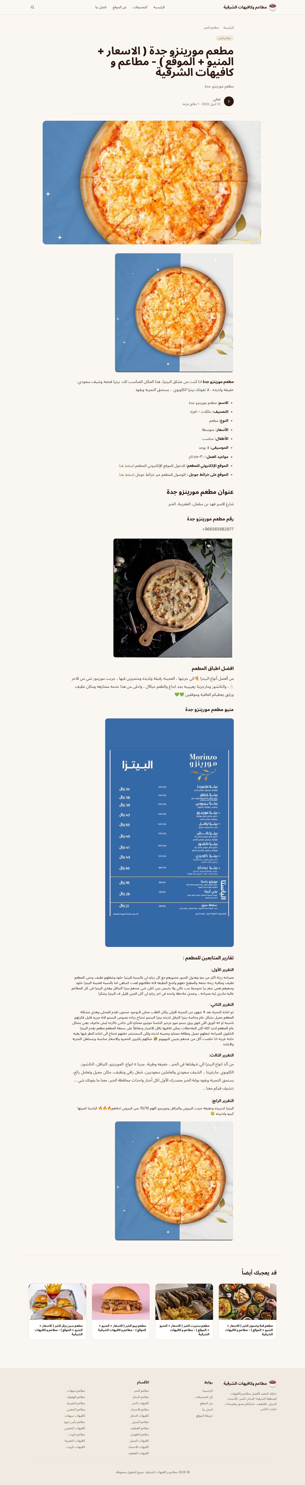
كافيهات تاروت (76, 1447)
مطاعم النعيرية (76, 1403)
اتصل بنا (101, 7)
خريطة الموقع (204, 1415)
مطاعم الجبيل (140, 1422)
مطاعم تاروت (77, 1434)
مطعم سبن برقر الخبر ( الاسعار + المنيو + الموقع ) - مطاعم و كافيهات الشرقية (59, 1330)
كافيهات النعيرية (75, 1440)
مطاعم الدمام (141, 1397)
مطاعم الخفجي (76, 1409)
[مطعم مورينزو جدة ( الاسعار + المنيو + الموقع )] (152, 312)
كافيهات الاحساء (139, 1447)
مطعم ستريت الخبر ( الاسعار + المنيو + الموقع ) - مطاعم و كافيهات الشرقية (184, 1330)
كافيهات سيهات (75, 1415)
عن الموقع (120, 7)
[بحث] (32, 7)
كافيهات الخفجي (75, 1428)
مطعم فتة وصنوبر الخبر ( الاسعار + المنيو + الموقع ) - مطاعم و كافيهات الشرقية (249, 1330)
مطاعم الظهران (139, 1434)
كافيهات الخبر (140, 1403)
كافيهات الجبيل (139, 1440)
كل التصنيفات (204, 1397)
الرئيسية (159, 7)
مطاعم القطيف (139, 1428)
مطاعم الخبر (211, 27)
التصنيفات (140, 7)
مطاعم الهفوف (76, 1397)
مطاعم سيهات (76, 1390)
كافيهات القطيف (138, 1453)
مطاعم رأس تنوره (74, 1422)
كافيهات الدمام (140, 1415)
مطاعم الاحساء (140, 1409)
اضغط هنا (126, 465)
